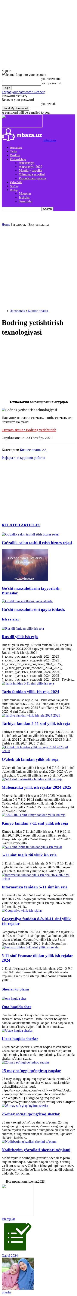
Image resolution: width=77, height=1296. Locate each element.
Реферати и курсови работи (23, 458)
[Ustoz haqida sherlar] (17, 1030)
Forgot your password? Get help (23, 92)
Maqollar (25, 193)
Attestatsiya (26, 163)
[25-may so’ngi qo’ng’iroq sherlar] (25, 1105)
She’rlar (14, 186)
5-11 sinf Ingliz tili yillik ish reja (29, 855)
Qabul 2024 (16, 182)
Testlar (13, 151)
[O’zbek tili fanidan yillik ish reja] (38, 751)
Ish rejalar (10, 619)
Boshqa (14, 190)
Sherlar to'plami (15, 989)
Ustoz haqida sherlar (20, 1038)
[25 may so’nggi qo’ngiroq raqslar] (25, 1062)
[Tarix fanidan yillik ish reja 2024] (28, 683)
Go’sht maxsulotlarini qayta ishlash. (33, 609)
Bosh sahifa (16, 147)
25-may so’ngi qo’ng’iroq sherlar (31, 1114)
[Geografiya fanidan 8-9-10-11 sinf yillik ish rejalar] (22, 910)
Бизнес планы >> (33, 450)
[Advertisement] (38, 267)
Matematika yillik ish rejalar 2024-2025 (36, 787)
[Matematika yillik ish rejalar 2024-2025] (32, 779)
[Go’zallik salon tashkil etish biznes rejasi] (30, 534)
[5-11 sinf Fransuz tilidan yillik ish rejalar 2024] (30, 947)
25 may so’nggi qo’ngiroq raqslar (31, 1070)
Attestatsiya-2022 (30, 166)
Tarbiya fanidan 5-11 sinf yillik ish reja (36, 723)
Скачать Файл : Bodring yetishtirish (29, 430)
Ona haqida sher (16, 1007)
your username (51, 78)
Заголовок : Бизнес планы (29, 311)
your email (48, 103)
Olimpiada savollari (32, 174)
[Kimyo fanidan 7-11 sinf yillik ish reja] (33, 815)
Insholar (24, 197)
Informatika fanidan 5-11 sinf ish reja (35, 887)
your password (51, 83)
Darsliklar (15, 155)
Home (6, 224)
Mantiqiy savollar (30, 170)
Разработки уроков (32, 178)
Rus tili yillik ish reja (20, 637)
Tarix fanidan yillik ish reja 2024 (30, 691)
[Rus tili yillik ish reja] (23, 628)
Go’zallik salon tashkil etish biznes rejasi (37, 542)
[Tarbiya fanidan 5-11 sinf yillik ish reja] (31, 715)
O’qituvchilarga (18, 159)
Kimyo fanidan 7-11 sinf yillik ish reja (35, 823)
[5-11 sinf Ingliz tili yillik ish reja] (32, 847)
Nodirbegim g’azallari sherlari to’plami (36, 1150)
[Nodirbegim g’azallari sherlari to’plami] (29, 1141)
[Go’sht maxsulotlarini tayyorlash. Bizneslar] (25, 580)
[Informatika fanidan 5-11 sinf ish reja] (38, 879)
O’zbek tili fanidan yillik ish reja (30, 759)
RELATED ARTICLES (21, 525)
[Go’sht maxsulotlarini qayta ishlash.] (27, 601)
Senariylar (26, 201)
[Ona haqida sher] (14, 998)
